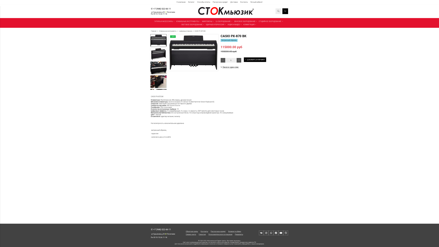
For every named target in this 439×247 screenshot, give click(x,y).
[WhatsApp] (271, 233)
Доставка (234, 2)
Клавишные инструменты (168, 31)
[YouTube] (281, 233)
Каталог (191, 2)
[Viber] (286, 233)
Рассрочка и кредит (220, 2)
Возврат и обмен (234, 231)
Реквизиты (239, 234)
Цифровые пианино (185, 31)
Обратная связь (192, 231)
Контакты (244, 2)
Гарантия (202, 234)
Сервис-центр (191, 234)
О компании (181, 2)
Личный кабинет (256, 2)
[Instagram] (266, 233)
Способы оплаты (203, 2)
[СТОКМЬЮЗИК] (226, 15)
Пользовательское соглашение (220, 234)
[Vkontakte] (261, 233)
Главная (153, 31)
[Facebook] (276, 233)
